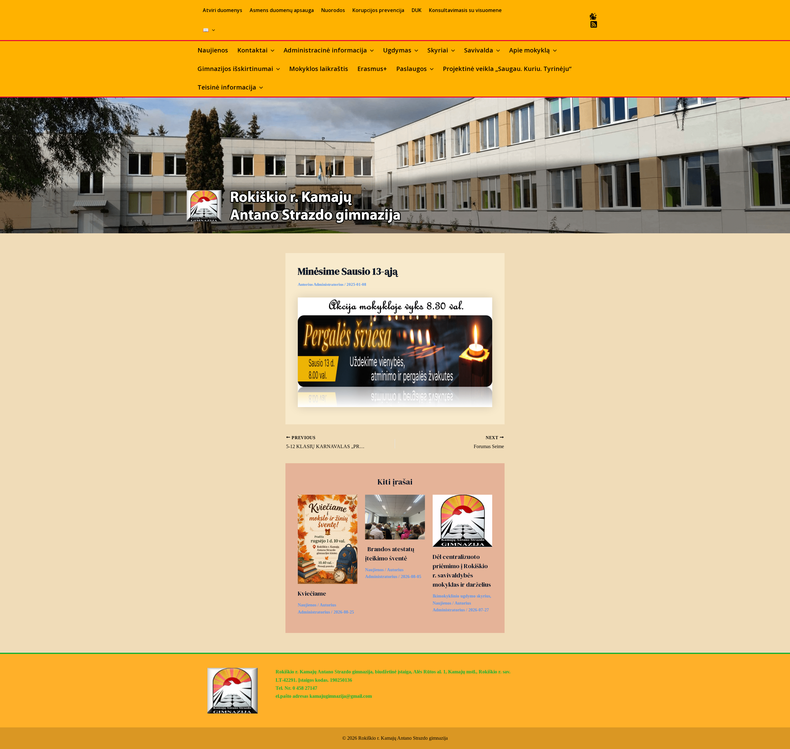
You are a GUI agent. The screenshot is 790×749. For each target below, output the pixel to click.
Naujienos (213, 50)
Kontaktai (252, 50)
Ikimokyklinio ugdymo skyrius (461, 596)
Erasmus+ (372, 68)
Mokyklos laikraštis (318, 68)
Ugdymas (397, 50)
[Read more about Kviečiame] (327, 538)
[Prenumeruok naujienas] (593, 24)
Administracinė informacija (325, 50)
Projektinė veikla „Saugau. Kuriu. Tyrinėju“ (507, 68)
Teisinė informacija (227, 87)
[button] (212, 30)
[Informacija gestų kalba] (593, 16)
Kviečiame (312, 593)
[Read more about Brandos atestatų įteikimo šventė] (395, 516)
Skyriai (437, 50)
